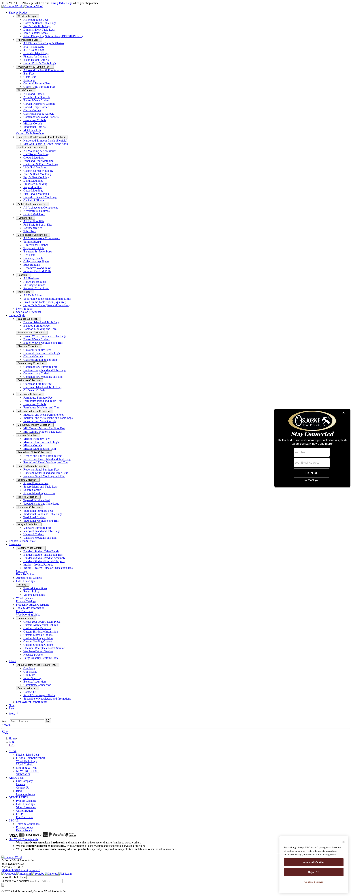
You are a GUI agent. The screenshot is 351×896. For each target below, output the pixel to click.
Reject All (313, 872)
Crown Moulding (33, 157)
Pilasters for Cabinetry (36, 56)
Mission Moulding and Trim (39, 448)
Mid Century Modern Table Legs (42, 431)
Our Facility (30, 671)
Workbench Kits (32, 227)
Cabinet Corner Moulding (38, 170)
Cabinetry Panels (33, 258)
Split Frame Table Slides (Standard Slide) (47, 298)
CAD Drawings (25, 581)
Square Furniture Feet (35, 483)
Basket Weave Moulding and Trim (43, 342)
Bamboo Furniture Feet (36, 325)
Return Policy (31, 591)
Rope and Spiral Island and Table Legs (45, 472)
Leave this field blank (13, 877)
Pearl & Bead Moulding (37, 174)
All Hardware (31, 278)
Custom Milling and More (38, 638)
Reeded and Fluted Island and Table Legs (47, 459)
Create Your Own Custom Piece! (42, 621)
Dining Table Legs (61, 3)
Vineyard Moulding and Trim (40, 537)
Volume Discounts (34, 594)
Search (5, 721)
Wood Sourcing (32, 678)
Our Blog (21, 571)
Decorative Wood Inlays (37, 267)
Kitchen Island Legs (27, 754)
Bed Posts (29, 254)
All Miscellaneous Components (41, 238)
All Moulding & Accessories (39, 151)
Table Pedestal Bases (35, 32)
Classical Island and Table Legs (41, 353)
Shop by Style (17, 315)
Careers (20, 784)
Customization (24, 810)
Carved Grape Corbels (36, 107)
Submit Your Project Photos (39, 695)
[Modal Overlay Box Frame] (312, 448)
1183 (11, 745)
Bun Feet (28, 73)
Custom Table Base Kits (30, 133)
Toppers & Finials (33, 248)
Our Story (29, 668)
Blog (11, 741)
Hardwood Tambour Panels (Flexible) (45, 140)
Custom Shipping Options (38, 644)
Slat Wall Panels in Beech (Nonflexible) (46, 143)
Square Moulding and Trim (39, 493)
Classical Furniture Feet (37, 349)
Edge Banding (31, 264)
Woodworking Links (28, 614)
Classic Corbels (32, 110)
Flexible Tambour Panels (30, 757)
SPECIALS (23, 774)
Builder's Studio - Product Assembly (44, 557)
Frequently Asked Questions (32, 604)
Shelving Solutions (34, 285)
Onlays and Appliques (36, 261)
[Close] (343, 842)
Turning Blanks (32, 241)
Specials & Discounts (28, 311)
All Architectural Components (40, 207)
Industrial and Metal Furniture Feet (43, 414)
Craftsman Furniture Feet (37, 383)
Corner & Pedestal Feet (36, 83)
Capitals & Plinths (33, 200)
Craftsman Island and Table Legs (42, 387)
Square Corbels (32, 489)
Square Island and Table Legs (40, 486)
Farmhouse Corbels (34, 120)
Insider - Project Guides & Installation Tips (48, 567)
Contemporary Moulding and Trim (43, 376)
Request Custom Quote (22, 540)
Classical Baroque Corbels (38, 113)
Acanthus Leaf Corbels (36, 97)
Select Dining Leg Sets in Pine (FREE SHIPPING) (53, 36)
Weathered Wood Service (38, 651)
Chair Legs (29, 76)
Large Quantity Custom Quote (40, 657)
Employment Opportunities (31, 701)
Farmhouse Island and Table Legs (42, 400)
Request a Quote (33, 654)
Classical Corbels (33, 356)
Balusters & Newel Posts (37, 251)
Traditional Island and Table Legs (42, 514)
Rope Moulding (32, 187)
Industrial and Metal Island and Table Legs (48, 417)
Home (12, 738)
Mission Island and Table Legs (41, 442)
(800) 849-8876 (10, 870)
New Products (24, 308)
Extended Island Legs (35, 53)
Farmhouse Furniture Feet (38, 397)
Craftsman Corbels (34, 390)
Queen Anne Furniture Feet (39, 86)
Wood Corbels (24, 764)
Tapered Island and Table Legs (41, 503)
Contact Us (29, 692)
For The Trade (24, 611)
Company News (25, 794)
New (11, 705)
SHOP (12, 751)
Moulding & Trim (26, 767)
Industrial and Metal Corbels (39, 421)
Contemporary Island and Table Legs (44, 370)
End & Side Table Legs (36, 26)
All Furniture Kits (33, 221)
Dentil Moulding (33, 180)
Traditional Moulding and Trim (41, 520)
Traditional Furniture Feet (38, 510)
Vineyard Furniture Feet (37, 527)
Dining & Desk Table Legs (39, 29)
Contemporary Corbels (36, 373)
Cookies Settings (313, 881)
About (12, 661)
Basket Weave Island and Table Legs (44, 336)
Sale (11, 708)
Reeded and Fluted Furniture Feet (42, 455)
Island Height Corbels (36, 59)
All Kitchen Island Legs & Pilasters (43, 43)
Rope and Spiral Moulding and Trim (44, 476)
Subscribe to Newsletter (15, 880)
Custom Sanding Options (37, 641)
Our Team (29, 674)
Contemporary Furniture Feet (40, 366)
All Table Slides (32, 295)
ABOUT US (16, 777)
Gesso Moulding (33, 190)
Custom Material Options (37, 634)
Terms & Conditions (35, 588)
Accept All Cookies (313, 862)
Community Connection (37, 684)
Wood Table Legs (26, 761)
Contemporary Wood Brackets (40, 116)
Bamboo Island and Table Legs (41, 322)
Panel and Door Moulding (38, 160)
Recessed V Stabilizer (36, 288)
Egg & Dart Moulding (36, 177)
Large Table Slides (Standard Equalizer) (46, 305)
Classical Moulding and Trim (40, 359)
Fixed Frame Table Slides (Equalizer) (44, 302)
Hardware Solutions (34, 281)
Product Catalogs (26, 601)
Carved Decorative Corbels (39, 103)
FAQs (19, 813)
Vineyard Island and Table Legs (41, 531)
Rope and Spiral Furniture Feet (41, 469)
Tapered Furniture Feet (36, 500)
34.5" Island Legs (33, 46)
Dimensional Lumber (35, 244)
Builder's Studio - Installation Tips (43, 554)
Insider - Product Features (38, 564)
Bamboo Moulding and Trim (39, 328)
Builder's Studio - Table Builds (41, 551)
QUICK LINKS (18, 797)
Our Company (24, 780)
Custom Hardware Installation (40, 631)
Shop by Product (18, 12)
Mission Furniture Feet (36, 438)
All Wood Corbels (33, 93)
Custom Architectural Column (40, 625)
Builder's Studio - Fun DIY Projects (44, 561)
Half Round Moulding (36, 154)
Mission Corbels (32, 123)
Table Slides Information (30, 607)
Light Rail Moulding (35, 167)
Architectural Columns (36, 210)
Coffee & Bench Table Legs (39, 23)
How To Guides (25, 574)
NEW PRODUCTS (27, 771)
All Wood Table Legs (35, 19)
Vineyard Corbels (33, 534)
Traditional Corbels (34, 126)
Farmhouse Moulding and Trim (41, 407)
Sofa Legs (29, 80)
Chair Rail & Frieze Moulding (40, 164)
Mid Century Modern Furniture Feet (44, 428)
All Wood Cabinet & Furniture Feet (43, 70)
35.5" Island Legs (33, 49)
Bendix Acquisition (34, 681)
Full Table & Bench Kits (37, 224)
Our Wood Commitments (23, 839)
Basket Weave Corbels (36, 100)
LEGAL (14, 820)
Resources (15, 544)
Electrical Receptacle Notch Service (44, 648)
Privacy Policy (24, 827)
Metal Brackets (32, 130)
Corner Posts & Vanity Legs (39, 63)
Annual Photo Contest (29, 577)
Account (6, 724)
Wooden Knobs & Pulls (37, 271)
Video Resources (26, 807)
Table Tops (29, 231)
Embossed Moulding (35, 183)
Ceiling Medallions (34, 214)
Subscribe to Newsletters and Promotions (47, 698)
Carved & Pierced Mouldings (40, 197)
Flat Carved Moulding (36, 193)
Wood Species (24, 598)
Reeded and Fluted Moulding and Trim (45, 462)
